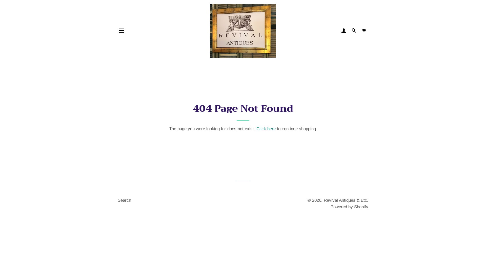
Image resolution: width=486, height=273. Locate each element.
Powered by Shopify (349, 206)
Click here (266, 128)
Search (124, 200)
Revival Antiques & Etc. (346, 200)
